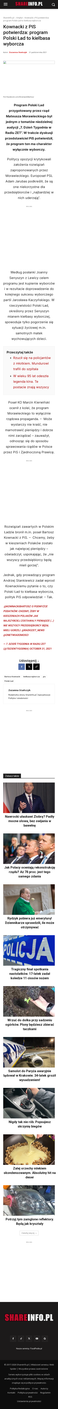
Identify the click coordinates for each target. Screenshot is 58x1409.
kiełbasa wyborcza (31, 676)
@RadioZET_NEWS (33, 630)
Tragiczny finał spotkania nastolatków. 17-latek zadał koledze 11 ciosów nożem (29, 973)
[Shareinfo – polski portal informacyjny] (29, 1317)
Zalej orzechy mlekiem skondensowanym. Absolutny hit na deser (30, 1172)
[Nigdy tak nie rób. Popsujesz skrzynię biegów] (29, 1103)
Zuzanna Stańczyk (18, 52)
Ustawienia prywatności (29, 1401)
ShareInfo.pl (8, 17)
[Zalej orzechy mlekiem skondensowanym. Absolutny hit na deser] (29, 1149)
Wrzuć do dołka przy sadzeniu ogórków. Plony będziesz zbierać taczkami (29, 1024)
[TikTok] (21, 1339)
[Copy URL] (36, 667)
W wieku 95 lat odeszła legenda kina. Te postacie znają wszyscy (31, 381)
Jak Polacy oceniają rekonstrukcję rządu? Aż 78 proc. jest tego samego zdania (29, 872)
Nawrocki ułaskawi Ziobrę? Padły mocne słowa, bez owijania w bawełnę (29, 821)
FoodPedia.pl (36, 1348)
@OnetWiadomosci (15, 635)
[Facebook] (21, 667)
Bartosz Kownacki (12, 676)
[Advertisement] (29, 236)
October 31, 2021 (40, 648)
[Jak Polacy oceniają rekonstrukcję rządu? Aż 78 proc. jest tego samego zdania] (29, 848)
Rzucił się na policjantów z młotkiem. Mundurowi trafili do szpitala (32, 363)
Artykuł (19, 17)
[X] (29, 667)
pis (44, 676)
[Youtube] (37, 1339)
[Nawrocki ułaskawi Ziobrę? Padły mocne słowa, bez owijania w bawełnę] (29, 798)
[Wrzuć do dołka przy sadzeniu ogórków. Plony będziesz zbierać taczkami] (29, 1001)
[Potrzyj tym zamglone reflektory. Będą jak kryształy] (29, 1200)
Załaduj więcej (27, 1233)
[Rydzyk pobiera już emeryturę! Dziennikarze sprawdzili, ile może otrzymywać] (29, 899)
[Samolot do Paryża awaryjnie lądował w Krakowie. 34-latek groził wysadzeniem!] (29, 1052)
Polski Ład (9, 681)
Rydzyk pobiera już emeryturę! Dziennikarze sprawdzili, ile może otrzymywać (29, 922)
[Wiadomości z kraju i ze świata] (29, 4)
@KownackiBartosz (17, 606)
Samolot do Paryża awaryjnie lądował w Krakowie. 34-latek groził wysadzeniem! (29, 1075)
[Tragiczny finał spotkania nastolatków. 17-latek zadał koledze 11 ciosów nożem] (29, 950)
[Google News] (45, 1339)
